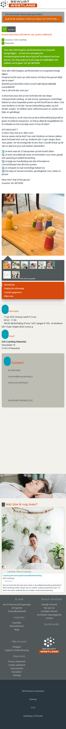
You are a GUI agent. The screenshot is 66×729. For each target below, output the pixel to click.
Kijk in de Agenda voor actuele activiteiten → (32, 19)
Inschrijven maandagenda (49, 615)
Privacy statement (16, 661)
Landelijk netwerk (49, 611)
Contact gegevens (13, 292)
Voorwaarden (16, 668)
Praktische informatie (14, 288)
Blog (17, 629)
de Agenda (17, 608)
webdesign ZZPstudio (33, 716)
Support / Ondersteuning (17, 650)
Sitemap (17, 675)
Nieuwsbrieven (17, 626)
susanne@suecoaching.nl (20, 376)
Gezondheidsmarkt (17, 611)
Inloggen (17, 647)
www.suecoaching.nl (18, 382)
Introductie (9, 284)
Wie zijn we (49, 608)
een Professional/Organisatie (17, 604)
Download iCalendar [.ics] (20, 400)
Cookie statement (16, 665)
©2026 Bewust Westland (33, 691)
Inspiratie (16, 622)
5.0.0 (33, 707)
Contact (49, 618)
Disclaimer (17, 672)
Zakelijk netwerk (49, 604)
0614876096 (14, 370)
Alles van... (9, 296)
